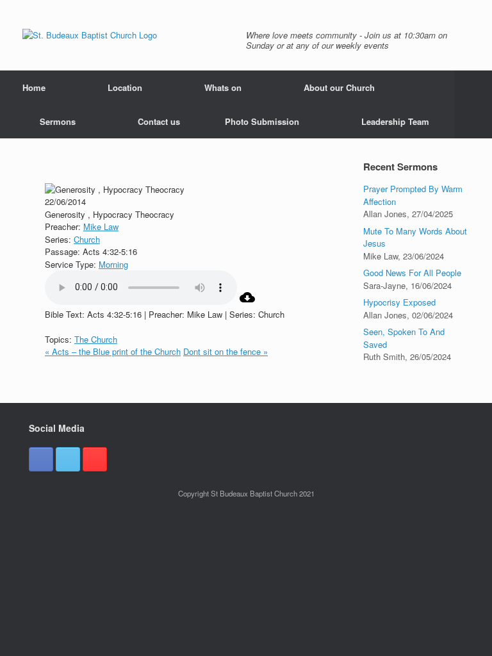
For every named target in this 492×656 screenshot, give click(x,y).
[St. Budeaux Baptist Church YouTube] (95, 459)
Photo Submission (262, 121)
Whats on (223, 87)
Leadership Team (395, 121)
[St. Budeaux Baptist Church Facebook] (41, 459)
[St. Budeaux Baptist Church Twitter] (68, 459)
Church (87, 239)
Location (125, 87)
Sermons (58, 121)
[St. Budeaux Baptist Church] (89, 35)
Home (33, 87)
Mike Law (101, 226)
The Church (95, 339)
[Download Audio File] (247, 301)
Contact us (159, 121)
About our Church (339, 87)
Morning (113, 264)
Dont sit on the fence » (225, 351)
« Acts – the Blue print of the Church (113, 351)
